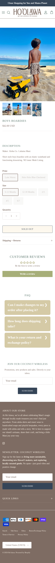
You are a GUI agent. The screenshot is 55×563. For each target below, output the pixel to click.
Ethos (24, 531)
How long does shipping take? (24, 323)
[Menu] (3, 12)
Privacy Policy (23, 534)
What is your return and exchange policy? (24, 340)
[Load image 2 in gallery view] (27, 64)
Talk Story (14, 531)
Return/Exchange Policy (37, 531)
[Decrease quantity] (5, 216)
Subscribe (27, 391)
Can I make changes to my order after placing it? (26, 307)
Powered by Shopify (23, 552)
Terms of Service (8, 534)
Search (4, 531)
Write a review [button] (27, 274)
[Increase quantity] (17, 216)
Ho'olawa (11, 552)
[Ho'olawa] (27, 12)
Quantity (6, 210)
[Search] (10, 12)
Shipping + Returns (11, 240)
